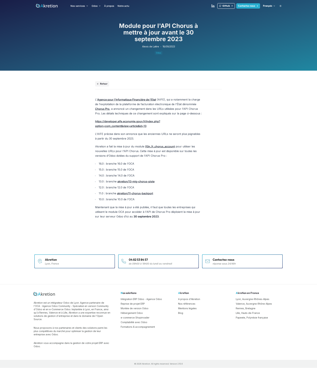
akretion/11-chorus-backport (135, 193)
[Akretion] (44, 294)
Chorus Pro (102, 108)
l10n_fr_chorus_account (160, 146)
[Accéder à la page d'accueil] (47, 6)
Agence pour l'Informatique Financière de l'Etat (126, 99)
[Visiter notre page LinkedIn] (213, 6)
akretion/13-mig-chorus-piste (136, 181)
